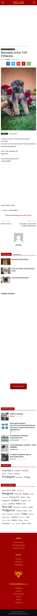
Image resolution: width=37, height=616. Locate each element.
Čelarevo (17, 523)
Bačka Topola (20, 490)
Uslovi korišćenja (18, 594)
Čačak (12, 523)
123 (11, 432)
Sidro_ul (12, 416)
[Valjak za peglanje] (5, 416)
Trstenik (4, 520)
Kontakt (18, 599)
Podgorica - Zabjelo (21, 511)
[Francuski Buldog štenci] (5, 280)
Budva (26, 494)
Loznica (11, 504)
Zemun (26, 520)
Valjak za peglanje (16, 414)
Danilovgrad (5, 497)
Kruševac (24, 500)
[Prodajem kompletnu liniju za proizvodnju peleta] (5, 457)
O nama (18, 597)
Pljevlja (31, 507)
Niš (24, 504)
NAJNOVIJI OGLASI (18, 548)
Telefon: (5, 210)
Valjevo (14, 520)
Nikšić (19, 504)
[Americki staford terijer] (5, 261)
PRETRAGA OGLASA (18, 545)
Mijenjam (4, 473)
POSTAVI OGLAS (18, 386)
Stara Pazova (6, 517)
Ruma (30, 511)
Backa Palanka (13, 133)
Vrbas (20, 520)
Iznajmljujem (7, 471)
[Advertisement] (18, 24)
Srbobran (30, 514)
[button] (34, 2)
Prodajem (8, 477)
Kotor (28, 497)
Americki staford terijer (19, 259)
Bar (14, 490)
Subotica (14, 517)
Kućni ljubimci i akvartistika (8, 49)
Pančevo (24, 507)
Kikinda (22, 497)
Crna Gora (18, 559)
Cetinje (32, 494)
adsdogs (7, 59)
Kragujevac (6, 501)
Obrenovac (17, 507)
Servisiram (19, 477)
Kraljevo (15, 500)
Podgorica (8, 510)
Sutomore (22, 517)
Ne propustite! (6, 254)
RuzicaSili (13, 459)
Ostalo (10, 473)
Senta (3, 514)
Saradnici (18, 591)
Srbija (24, 514)
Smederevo (9, 514)
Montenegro (18, 564)
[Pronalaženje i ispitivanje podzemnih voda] (5, 438)
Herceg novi (14, 497)
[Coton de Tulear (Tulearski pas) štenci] (5, 270)
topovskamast (14, 449)
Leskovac (4, 504)
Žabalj (29, 523)
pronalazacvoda (14, 440)
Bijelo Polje (18, 494)
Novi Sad (7, 507)
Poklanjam (17, 473)
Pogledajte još (17, 254)
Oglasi (10, 46)
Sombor (17, 514)
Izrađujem (17, 471)
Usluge (27, 477)
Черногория (18, 562)
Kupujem (25, 471)
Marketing (18, 588)
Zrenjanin (6, 523)
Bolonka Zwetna (6, 224)
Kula (29, 500)
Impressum (18, 602)
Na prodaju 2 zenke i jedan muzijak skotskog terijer (28, 225)
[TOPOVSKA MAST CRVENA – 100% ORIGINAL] (5, 448)
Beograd (7, 493)
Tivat (28, 517)
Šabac (24, 524)
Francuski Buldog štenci (20, 278)
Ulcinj (8, 520)
